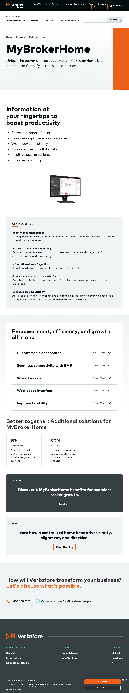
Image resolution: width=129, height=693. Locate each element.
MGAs (50, 20)
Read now (65, 504)
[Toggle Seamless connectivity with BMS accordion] (109, 365)
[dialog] (64, 685)
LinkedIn (116, 653)
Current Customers (75, 4)
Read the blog (64, 547)
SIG (14, 440)
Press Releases (70, 653)
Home (9, 37)
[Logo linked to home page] (24, 638)
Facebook (117, 657)
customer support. (82, 601)
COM (55, 440)
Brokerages (14, 20)
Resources (57, 4)
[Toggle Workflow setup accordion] (109, 378)
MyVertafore (13, 657)
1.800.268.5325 (21, 601)
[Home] (14, 5)
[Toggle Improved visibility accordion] (109, 403)
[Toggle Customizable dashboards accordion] (109, 353)
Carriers (33, 20)
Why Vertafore (40, 4)
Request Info (99, 7)
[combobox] (122, 680)
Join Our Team (70, 657)
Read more (44, 687)
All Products (68, 20)
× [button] (126, 680)
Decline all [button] (102, 688)
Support (102, 4)
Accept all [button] (102, 682)
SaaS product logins (17, 662)
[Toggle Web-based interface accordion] (109, 390)
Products (20, 37)
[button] (43, 689)
